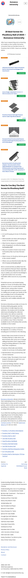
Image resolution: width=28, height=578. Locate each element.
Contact (3, 555)
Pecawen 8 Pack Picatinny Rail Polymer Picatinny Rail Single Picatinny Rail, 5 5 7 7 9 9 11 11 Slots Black (13, 140)
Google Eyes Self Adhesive (9, 516)
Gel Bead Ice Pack (6, 527)
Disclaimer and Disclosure (9, 547)
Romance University (7, 399)
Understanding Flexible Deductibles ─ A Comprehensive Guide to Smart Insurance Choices (14, 484)
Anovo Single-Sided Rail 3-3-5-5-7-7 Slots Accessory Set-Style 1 (12, 92)
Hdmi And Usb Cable (7, 535)
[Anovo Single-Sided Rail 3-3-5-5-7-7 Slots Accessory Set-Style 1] (14, 85)
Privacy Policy (5, 550)
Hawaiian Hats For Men (8, 529)
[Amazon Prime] (24, 118)
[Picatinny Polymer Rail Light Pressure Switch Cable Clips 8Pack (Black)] (14, 108)
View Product (22, 73)
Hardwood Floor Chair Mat (9, 498)
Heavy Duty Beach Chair (8, 501)
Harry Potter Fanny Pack (8, 540)
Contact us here (6, 423)
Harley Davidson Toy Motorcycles (11, 537)
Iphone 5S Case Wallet (8, 514)
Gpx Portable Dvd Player (8, 506)
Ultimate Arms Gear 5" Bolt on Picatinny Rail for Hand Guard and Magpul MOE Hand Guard (13, 69)
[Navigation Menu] (25, 3)
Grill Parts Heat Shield (7, 521)
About (3, 552)
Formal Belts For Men (7, 519)
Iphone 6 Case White (7, 508)
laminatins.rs (12, 577)
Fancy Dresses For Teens (8, 511)
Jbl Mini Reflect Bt (6, 503)
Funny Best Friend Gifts (8, 524)
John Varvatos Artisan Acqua (10, 532)
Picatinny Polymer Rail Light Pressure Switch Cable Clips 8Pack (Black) (12, 115)
